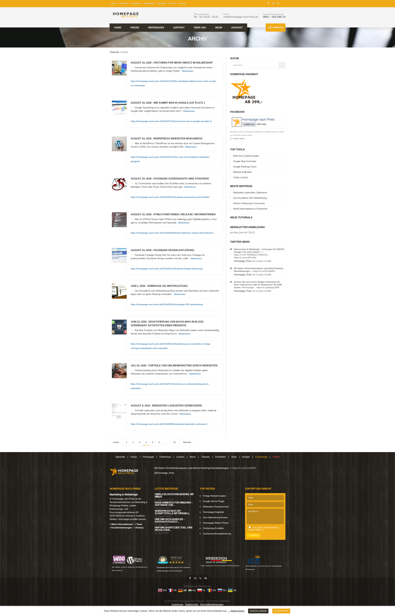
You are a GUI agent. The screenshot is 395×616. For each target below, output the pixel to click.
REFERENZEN (156, 27)
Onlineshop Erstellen (213, 528)
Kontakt (182, 3)
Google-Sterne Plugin (213, 501)
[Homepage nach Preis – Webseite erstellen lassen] (125, 15)
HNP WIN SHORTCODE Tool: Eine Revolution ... (174, 528)
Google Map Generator (244, 161)
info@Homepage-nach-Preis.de (240, 17)
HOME (117, 27)
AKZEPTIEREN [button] (281, 611)
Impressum (177, 604)
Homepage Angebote (213, 512)
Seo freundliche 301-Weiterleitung (250, 198)
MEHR (218, 27)
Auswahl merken (238, 138)
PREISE (135, 27)
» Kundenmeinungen (121, 527)
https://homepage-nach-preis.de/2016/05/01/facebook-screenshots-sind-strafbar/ (170, 197)
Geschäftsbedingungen (211, 604)
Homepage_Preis (243, 261)
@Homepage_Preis (164, 473)
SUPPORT (179, 27)
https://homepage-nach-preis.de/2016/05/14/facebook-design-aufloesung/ (167, 268)
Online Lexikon (240, 177)
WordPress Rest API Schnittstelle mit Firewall (172, 512)
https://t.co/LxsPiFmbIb (245, 257)
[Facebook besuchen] (190, 578)
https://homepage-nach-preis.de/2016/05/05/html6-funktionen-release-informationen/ (172, 233)
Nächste (187, 442)
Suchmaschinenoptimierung (217, 533)
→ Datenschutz (236, 611)
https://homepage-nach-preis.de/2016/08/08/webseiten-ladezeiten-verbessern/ (169, 424)
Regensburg (149, 3)
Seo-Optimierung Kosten (215, 517)
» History (138, 527)
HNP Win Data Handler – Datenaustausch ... (170, 520)
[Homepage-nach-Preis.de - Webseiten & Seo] (124, 471)
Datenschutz (191, 604)
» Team (138, 524)
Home (113, 3)
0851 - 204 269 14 (274, 16)
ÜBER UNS (200, 27)
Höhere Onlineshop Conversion (249, 203)
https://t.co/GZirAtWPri (264, 271)
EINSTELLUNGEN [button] (258, 611)
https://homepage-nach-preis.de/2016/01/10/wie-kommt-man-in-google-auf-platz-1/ (171, 121)
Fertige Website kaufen (214, 495)
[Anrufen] (200, 578)
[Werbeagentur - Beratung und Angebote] (268, 3)
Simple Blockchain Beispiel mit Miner (174, 495)
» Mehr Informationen (121, 524)
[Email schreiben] (195, 578)
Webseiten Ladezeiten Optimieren (250, 192)
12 (174, 442)
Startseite (114, 52)
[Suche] (206, 578)
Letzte (116, 442)
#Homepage (248, 287)
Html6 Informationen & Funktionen (250, 208)
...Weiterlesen (186, 71)
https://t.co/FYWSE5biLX (246, 254)
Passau (172, 3)
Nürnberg (162, 3)
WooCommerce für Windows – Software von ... (174, 503)
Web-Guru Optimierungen (246, 156)
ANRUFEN (278, 27)
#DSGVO (262, 254)
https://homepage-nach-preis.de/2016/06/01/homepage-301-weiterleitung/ (167, 304)
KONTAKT (237, 27)
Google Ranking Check (245, 166)
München (123, 3)
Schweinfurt (136, 3)
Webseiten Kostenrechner (216, 506)
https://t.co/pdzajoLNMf (268, 287)
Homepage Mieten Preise (216, 522)
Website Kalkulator (242, 172)
